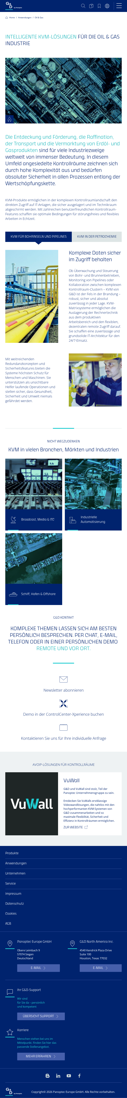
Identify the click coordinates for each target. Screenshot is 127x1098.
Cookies (11, 913)
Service (10, 883)
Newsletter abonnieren (63, 690)
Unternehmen (15, 873)
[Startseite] (27, 6)
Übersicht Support (38, 1016)
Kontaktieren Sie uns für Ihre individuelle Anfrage (63, 738)
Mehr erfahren (38, 1056)
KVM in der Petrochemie (97, 236)
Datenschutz (14, 904)
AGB (8, 923)
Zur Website (73, 827)
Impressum (13, 894)
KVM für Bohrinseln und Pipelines (39, 236)
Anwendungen (24, 17)
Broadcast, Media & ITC (37, 519)
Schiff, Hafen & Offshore (38, 594)
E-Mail (36, 968)
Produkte (12, 853)
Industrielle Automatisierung (93, 520)
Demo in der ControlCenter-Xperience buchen (63, 714)
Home (12, 17)
